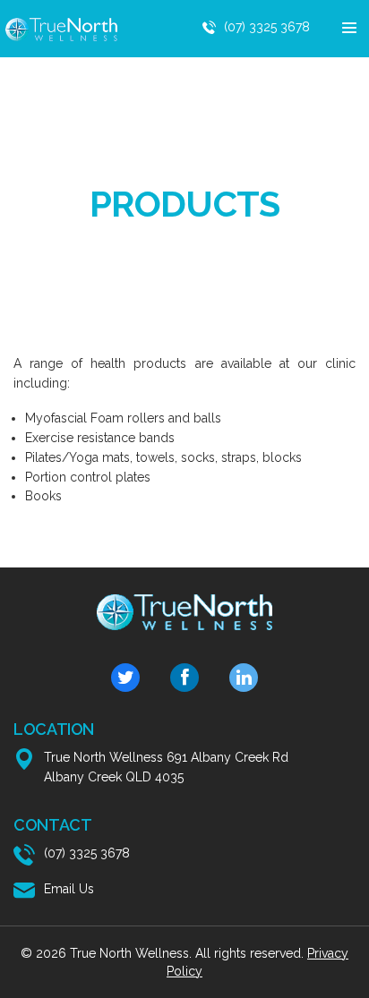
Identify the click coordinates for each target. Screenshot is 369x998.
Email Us (69, 889)
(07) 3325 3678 (267, 27)
